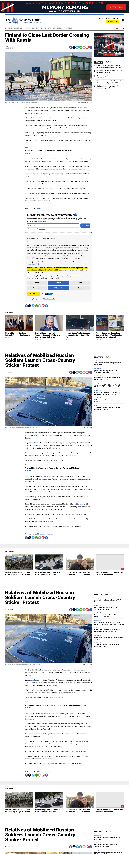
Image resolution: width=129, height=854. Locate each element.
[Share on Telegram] (77, 47)
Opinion (43, 28)
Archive (69, 28)
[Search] (123, 28)
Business (35, 28)
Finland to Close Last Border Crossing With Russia (47, 37)
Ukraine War (18, 28)
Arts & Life (51, 28)
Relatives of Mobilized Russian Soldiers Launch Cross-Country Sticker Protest (40, 360)
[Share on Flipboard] (87, 47)
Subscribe (85, 225)
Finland (40, 208)
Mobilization (41, 534)
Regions (27, 28)
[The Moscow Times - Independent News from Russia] (23, 20)
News (10, 28)
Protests (50, 534)
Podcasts (60, 28)
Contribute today (112, 21)
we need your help (33, 264)
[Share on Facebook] (70, 47)
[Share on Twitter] (74, 47)
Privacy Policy (42, 229)
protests (81, 504)
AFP (8, 46)
